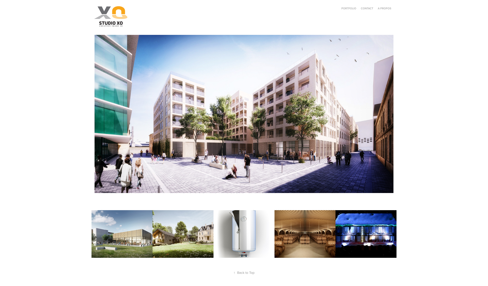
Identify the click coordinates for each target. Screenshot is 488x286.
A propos (384, 8)
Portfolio (348, 8)
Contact (367, 8)
